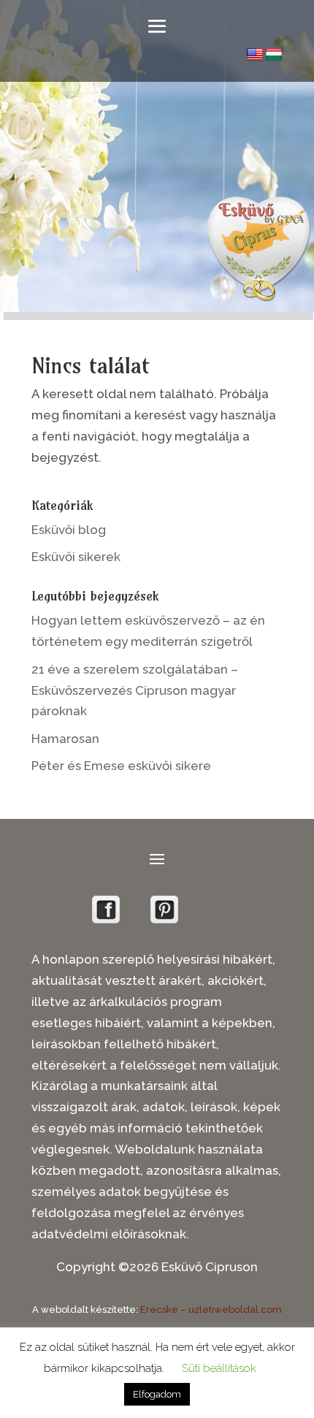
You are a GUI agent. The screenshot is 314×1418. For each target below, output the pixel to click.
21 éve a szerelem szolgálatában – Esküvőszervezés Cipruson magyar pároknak (134, 690)
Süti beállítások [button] (219, 1368)
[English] (255, 54)
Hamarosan (65, 738)
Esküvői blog (68, 529)
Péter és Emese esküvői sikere (121, 765)
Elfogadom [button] (157, 1394)
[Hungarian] (274, 54)
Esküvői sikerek (75, 556)
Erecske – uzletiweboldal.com (211, 1309)
